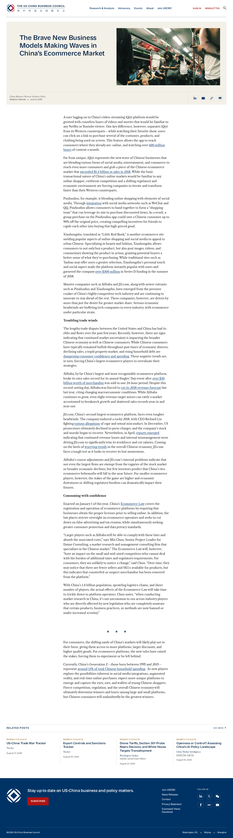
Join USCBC (164, 8)
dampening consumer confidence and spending (96, 356)
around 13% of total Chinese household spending (111, 669)
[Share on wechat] (217, 796)
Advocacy (124, 8)
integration (94, 203)
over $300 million (107, 271)
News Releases (170, 795)
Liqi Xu (190, 755)
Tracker (10, 748)
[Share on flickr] (209, 805)
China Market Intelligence (188, 752)
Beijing (207, 832)
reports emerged (147, 433)
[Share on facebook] (200, 805)
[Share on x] (209, 796)
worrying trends (95, 447)
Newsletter (212, 8)
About (150, 8)
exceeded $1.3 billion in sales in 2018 (105, 172)
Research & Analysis (102, 8)
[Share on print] (220, 98)
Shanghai (221, 832)
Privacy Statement (171, 804)
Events (138, 8)
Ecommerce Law (132, 504)
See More (219, 728)
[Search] (224, 8)
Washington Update (129, 756)
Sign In (197, 8)
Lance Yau (181, 755)
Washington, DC (190, 832)
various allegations (87, 423)
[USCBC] (36, 8)
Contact (166, 799)
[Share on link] (211, 98)
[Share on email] (203, 98)
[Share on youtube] (217, 805)
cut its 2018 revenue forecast (141, 388)
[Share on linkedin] (195, 98)
